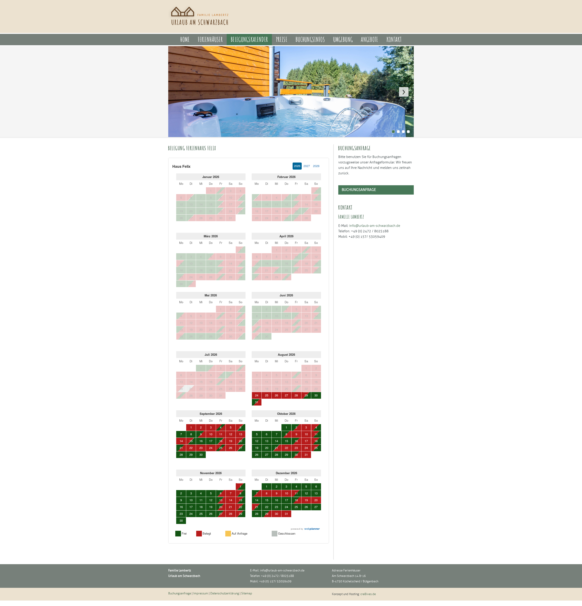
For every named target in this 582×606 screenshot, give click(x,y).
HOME (185, 39)
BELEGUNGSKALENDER (249, 39)
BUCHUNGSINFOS (310, 39)
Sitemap (246, 593)
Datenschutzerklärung (224, 593)
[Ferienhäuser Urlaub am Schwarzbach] (200, 27)
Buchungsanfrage (359, 190)
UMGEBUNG (343, 39)
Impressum (200, 593)
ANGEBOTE (369, 39)
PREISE (281, 39)
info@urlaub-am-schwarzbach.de (282, 570)
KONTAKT (394, 39)
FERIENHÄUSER (210, 39)
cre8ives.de (368, 594)
